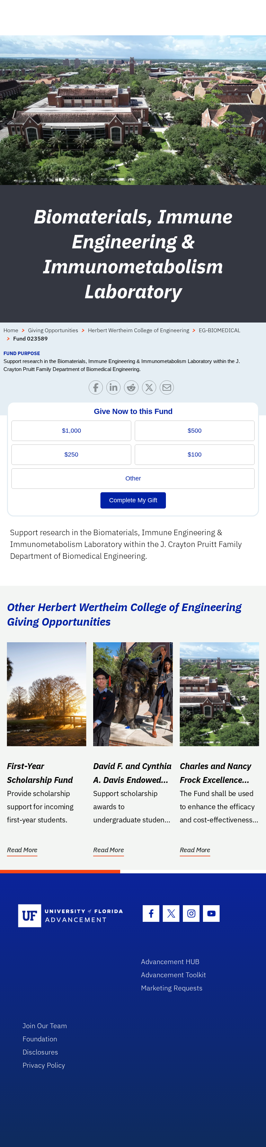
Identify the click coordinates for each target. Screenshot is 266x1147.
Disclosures (40, 1052)
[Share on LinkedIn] (115, 389)
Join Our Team (45, 1025)
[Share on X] (151, 389)
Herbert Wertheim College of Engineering (138, 330)
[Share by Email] (168, 389)
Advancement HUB (170, 961)
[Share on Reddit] (133, 389)
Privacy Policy (44, 1065)
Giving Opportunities (53, 330)
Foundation (40, 1038)
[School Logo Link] (71, 916)
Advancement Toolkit (173, 974)
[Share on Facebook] (97, 389)
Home (10, 330)
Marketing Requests (172, 987)
